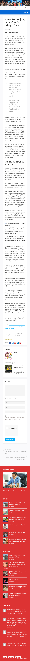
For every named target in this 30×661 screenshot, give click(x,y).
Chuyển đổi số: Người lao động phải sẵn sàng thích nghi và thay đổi (16, 620)
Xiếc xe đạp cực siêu (14, 579)
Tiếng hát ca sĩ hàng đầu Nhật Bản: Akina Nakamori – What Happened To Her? (17, 564)
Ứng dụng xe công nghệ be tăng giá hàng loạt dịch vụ (19, 367)
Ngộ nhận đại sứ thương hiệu (17, 532)
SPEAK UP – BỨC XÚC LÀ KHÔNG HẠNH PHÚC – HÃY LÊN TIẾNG (16, 632)
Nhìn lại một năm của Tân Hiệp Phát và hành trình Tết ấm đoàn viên (16, 611)
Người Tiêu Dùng (8, 339)
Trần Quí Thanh (23, 658)
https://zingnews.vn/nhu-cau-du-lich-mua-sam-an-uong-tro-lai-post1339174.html (15, 326)
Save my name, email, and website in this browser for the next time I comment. (14, 419)
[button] (15, 12)
